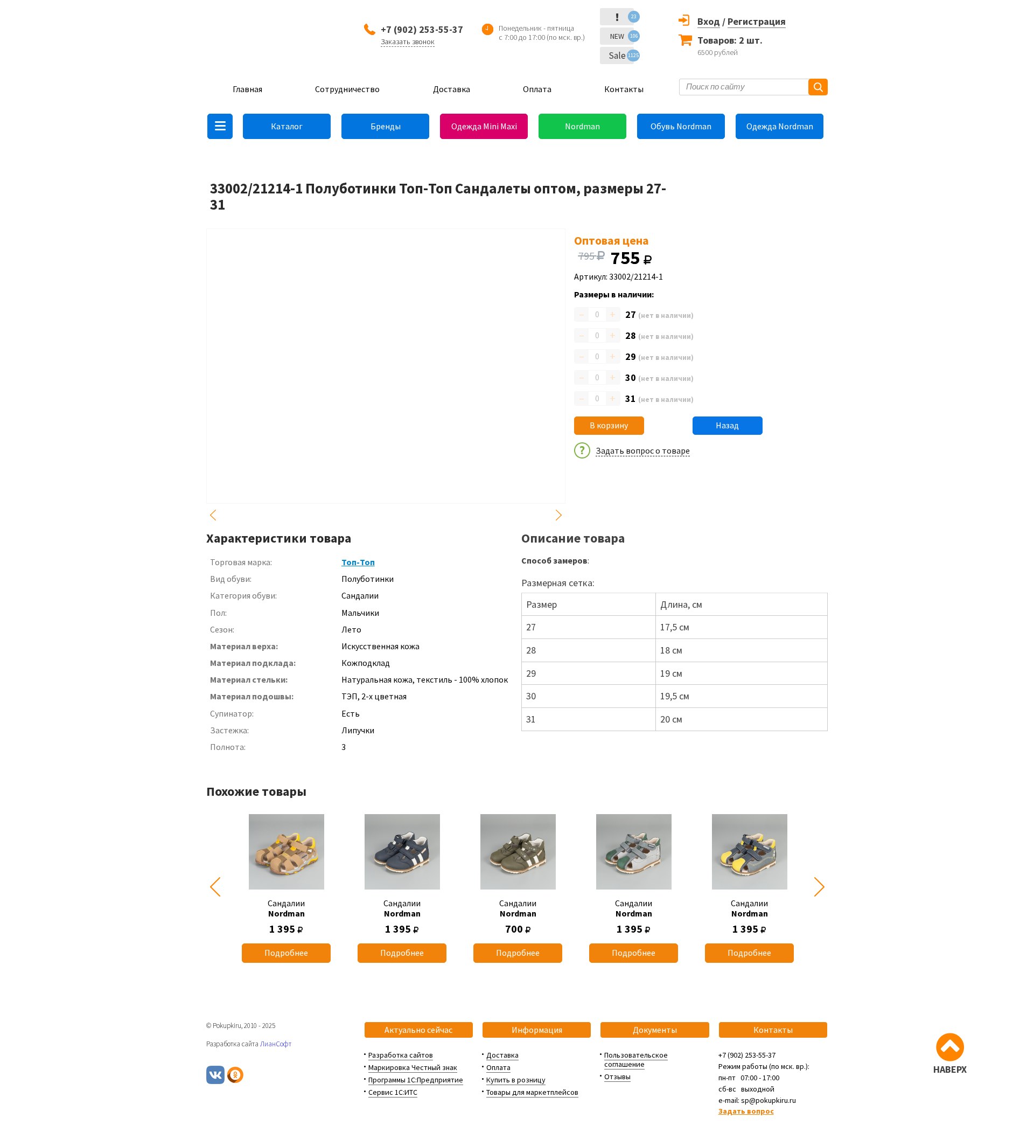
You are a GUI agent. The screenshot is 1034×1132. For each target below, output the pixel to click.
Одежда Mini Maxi (484, 126)
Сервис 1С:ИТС (392, 1092)
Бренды (386, 126)
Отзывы (617, 1076)
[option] (286, 887)
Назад (727, 425)
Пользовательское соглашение (636, 1059)
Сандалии (286, 908)
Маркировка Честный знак (412, 1067)
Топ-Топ (358, 562)
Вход (708, 21)
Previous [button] (212, 515)
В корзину (609, 425)
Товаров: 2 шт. (730, 40)
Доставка (451, 89)
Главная (247, 89)
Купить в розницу (516, 1080)
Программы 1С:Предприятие (415, 1080)
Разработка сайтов (400, 1055)
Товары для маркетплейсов (532, 1092)
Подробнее (286, 952)
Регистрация (757, 21)
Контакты (624, 89)
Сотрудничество (347, 89)
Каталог (287, 126)
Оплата (537, 89)
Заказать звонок (408, 41)
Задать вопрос (746, 1111)
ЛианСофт (275, 1043)
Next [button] (559, 515)
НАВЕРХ (950, 1069)
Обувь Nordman (681, 126)
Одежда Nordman (779, 126)
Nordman (582, 126)
